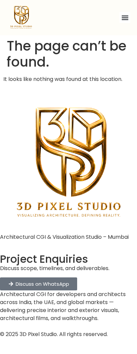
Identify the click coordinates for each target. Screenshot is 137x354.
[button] (124, 17)
